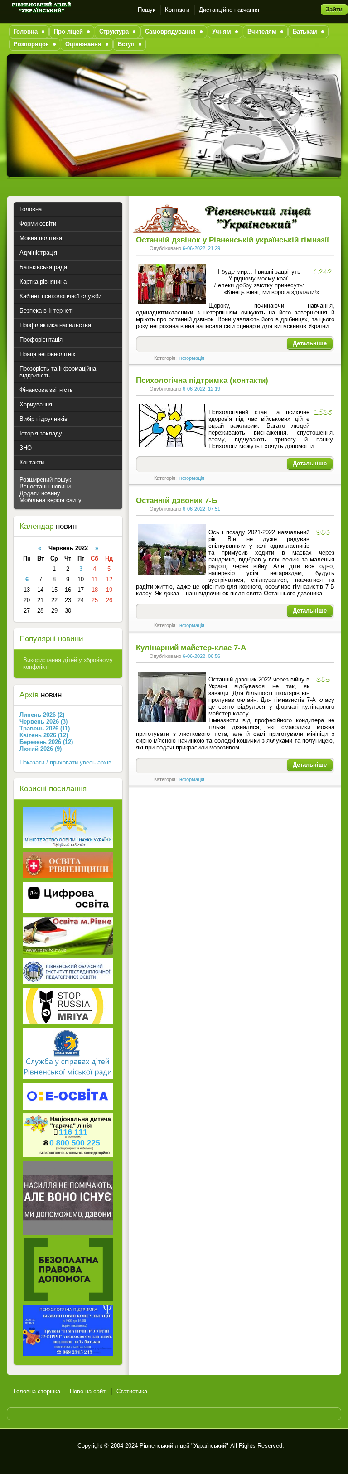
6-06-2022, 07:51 (201, 509)
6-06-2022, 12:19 (201, 388)
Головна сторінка (37, 1391)
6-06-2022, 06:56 (201, 656)
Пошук (146, 9)
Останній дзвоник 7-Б (176, 500)
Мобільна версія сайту (50, 500)
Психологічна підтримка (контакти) (202, 380)
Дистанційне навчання (229, 9)
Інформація (191, 358)
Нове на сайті (88, 1391)
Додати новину (39, 493)
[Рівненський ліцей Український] (41, 9)
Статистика (131, 1391)
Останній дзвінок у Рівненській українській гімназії (232, 240)
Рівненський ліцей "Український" (184, 1445)
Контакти (177, 9)
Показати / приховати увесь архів (65, 762)
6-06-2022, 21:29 (201, 248)
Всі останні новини (45, 486)
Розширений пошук (45, 479)
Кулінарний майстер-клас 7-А (191, 647)
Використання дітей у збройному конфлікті (68, 663)
